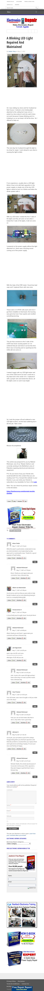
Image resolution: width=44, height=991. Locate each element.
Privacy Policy (10, 1)
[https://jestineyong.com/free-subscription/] (22, 988)
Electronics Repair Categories (15, 842)
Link (35, 482)
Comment (9, 790)
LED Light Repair (15, 530)
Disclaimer (19, 1)
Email (9, 810)
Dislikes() (22, 501)
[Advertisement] (22, 167)
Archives (17, 4)
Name (9, 805)
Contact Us (9, 4)
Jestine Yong (12, 51)
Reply (35, 562)
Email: (10, 882)
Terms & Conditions (29, 1)
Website (9, 816)
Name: (10, 875)
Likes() (12, 501)
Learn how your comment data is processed (21, 834)
